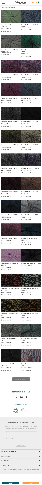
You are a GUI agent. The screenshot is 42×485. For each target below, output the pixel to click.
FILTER (10, 483)
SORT (31, 483)
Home (2, 7)
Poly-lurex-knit (10, 7)
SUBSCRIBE (21, 445)
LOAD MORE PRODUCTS (21, 379)
